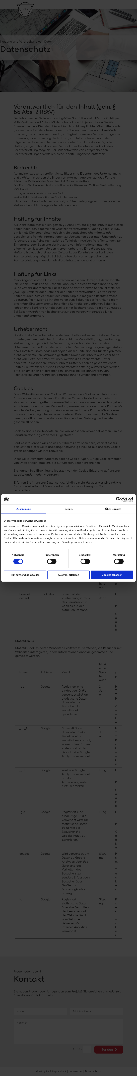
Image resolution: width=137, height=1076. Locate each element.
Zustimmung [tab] (23, 509)
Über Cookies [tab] (113, 509)
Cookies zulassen (112, 574)
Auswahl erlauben (68, 574)
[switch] (51, 561)
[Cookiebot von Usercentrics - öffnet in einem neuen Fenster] (118, 499)
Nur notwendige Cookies (25, 574)
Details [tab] (68, 509)
